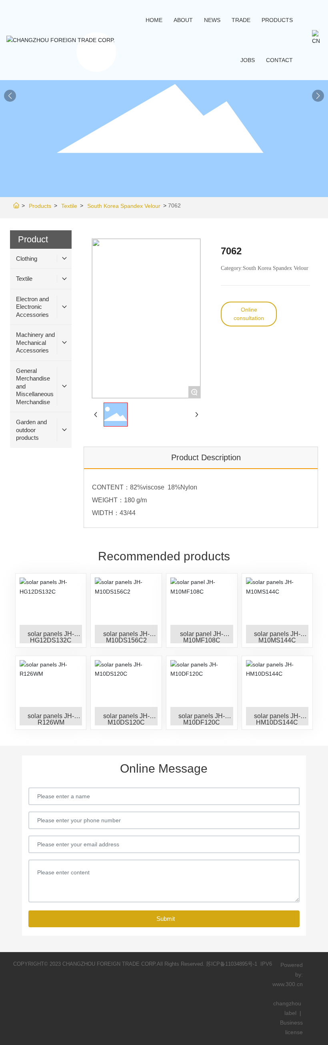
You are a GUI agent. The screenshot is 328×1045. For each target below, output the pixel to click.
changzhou (288, 1003)
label (290, 1013)
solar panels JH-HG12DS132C (51, 637)
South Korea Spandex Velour (123, 206)
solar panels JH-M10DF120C (201, 719)
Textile (69, 206)
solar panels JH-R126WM (51, 719)
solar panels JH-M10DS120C (126, 719)
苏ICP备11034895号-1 (231, 964)
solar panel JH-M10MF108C (201, 637)
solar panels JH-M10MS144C (277, 637)
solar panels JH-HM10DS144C (277, 719)
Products (40, 206)
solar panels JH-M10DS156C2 (126, 637)
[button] (318, 96)
